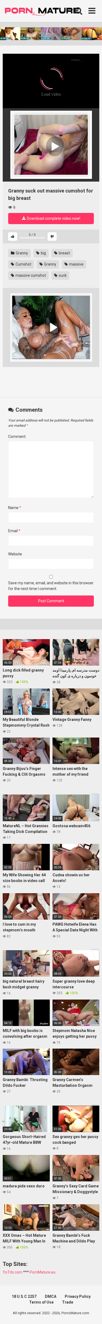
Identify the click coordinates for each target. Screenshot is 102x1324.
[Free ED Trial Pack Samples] (51, 145)
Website (15, 554)
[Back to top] (92, 1313)
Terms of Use (41, 1302)
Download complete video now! (53, 218)
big (43, 253)
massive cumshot (30, 275)
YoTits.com (12, 1272)
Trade (67, 1302)
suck (62, 275)
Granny (21, 253)
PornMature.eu (42, 1272)
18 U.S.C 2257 (24, 1296)
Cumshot (23, 264)
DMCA (50, 1296)
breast (64, 253)
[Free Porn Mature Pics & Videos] (43, 11)
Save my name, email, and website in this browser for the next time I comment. (51, 586)
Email (14, 531)
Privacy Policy (78, 1296)
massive (76, 264)
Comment (17, 436)
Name (14, 507)
